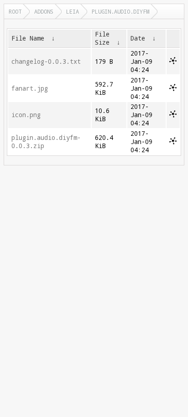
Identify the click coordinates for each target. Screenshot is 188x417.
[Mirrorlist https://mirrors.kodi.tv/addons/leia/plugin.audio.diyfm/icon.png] (173, 115)
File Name (27, 38)
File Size (102, 38)
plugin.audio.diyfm (120, 11)
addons (43, 11)
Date (138, 38)
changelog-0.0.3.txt (46, 61)
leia (72, 11)
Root (15, 11)
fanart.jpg (29, 88)
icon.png (26, 115)
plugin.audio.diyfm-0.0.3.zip (46, 142)
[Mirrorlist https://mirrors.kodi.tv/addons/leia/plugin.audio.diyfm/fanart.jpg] (173, 89)
